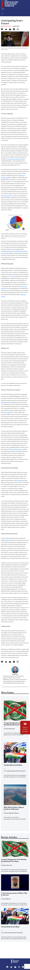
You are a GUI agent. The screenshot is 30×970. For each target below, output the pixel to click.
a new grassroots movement (14, 159)
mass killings (9, 251)
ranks (14, 276)
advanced (7, 540)
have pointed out (9, 412)
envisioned (20, 480)
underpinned (4, 402)
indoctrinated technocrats (15, 449)
